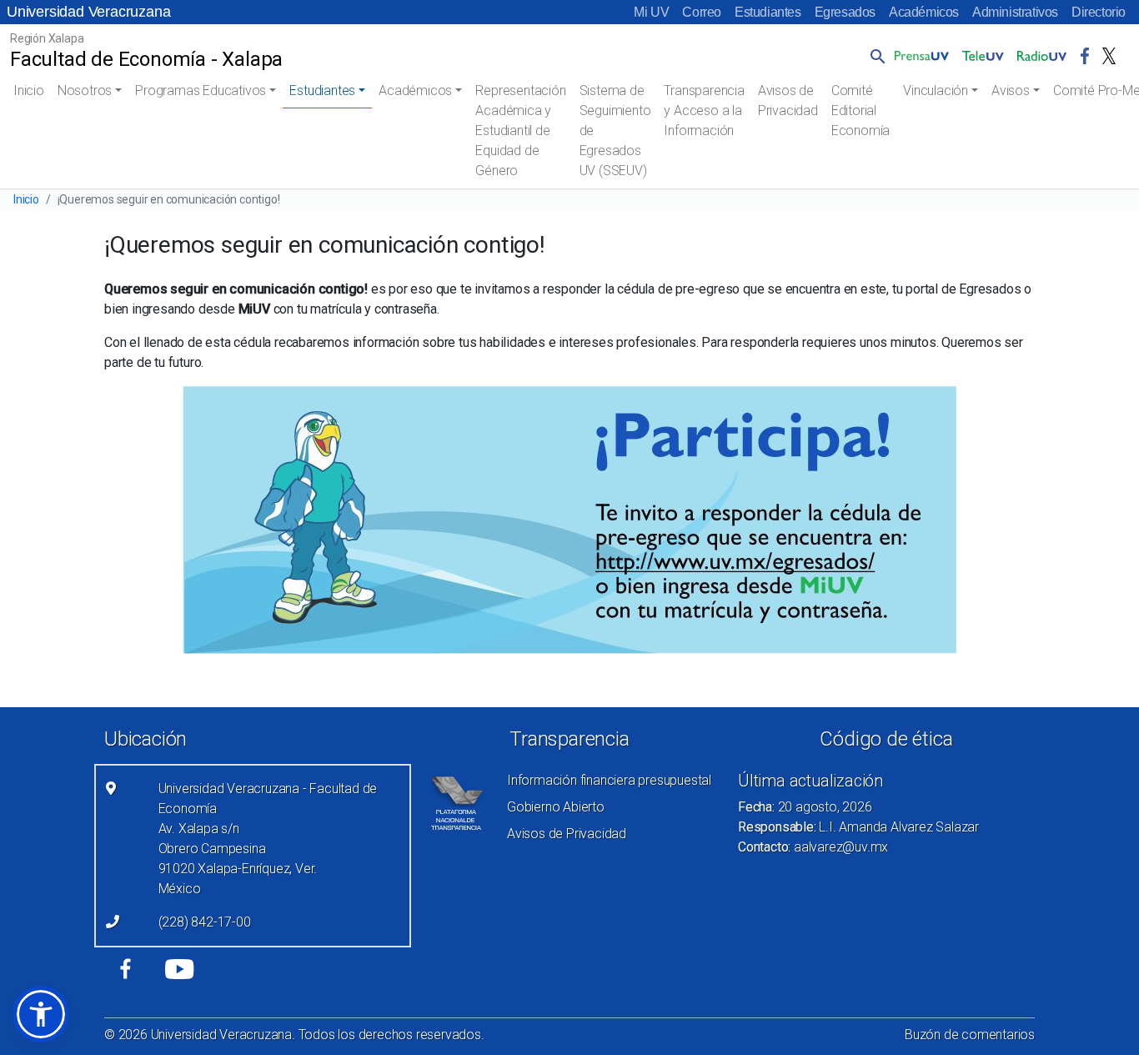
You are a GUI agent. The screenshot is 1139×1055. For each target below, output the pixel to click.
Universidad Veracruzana (88, 11)
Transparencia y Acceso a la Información (704, 110)
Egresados (845, 12)
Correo (701, 12)
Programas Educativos (200, 90)
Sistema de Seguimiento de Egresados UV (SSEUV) (615, 130)
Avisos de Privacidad (788, 100)
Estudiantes (768, 12)
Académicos (924, 12)
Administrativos (1015, 12)
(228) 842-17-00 (204, 922)
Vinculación (935, 90)
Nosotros (85, 90)
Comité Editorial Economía (860, 110)
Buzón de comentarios (970, 1034)
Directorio (1098, 12)
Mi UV (651, 12)
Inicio (28, 90)
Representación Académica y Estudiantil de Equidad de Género (520, 130)
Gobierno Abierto (556, 807)
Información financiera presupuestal (609, 780)
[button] (874, 56)
